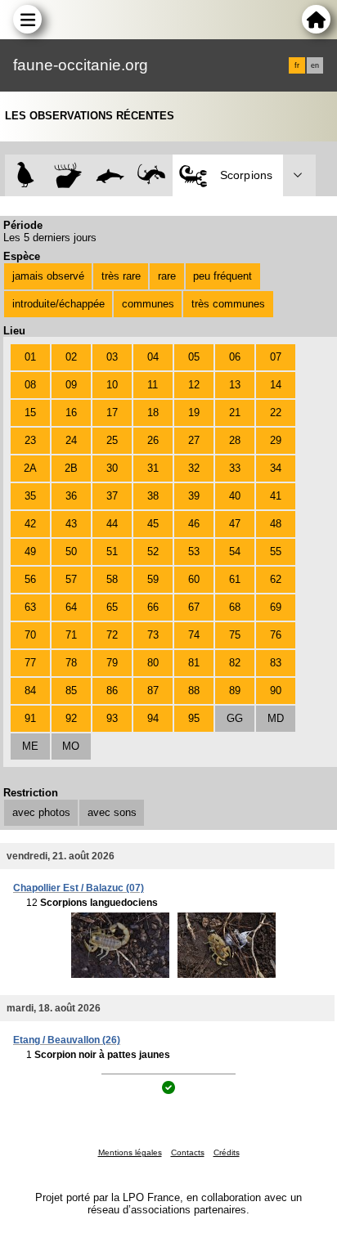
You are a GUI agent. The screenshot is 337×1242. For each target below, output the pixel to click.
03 (112, 357)
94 (153, 718)
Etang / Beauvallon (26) (66, 1040)
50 (71, 551)
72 (112, 635)
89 (234, 690)
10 (112, 385)
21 (234, 412)
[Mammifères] (68, 175)
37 (112, 496)
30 (112, 468)
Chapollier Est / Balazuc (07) (78, 888)
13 (234, 385)
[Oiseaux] (26, 175)
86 (112, 690)
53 (194, 551)
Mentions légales (130, 1152)
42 (30, 524)
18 (153, 412)
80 (153, 663)
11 (152, 385)
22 (275, 412)
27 (194, 440)
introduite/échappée (58, 304)
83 (275, 663)
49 (30, 551)
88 (194, 690)
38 (153, 496)
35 (30, 496)
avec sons (112, 812)
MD (275, 718)
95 (194, 718)
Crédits (226, 1152)
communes (148, 304)
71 (71, 635)
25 (112, 440)
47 (234, 524)
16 (71, 412)
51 (112, 551)
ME (30, 746)
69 (275, 607)
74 (194, 635)
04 (153, 357)
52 (153, 551)
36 (71, 496)
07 (275, 357)
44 (112, 524)
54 (234, 551)
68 (234, 607)
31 (153, 468)
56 (30, 579)
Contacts (187, 1152)
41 (275, 496)
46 (194, 524)
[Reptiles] (152, 175)
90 (275, 690)
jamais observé (48, 276)
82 (234, 663)
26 (153, 440)
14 (275, 385)
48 (275, 524)
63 (30, 607)
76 (275, 635)
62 (275, 579)
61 (234, 579)
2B (71, 468)
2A (30, 468)
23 (30, 440)
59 (153, 579)
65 (112, 607)
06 (234, 357)
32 (194, 468)
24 (71, 440)
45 (153, 524)
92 (71, 718)
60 (194, 579)
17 (112, 412)
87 (153, 690)
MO (70, 746)
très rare (121, 276)
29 (275, 440)
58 (112, 579)
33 (234, 468)
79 (112, 663)
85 (71, 690)
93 (112, 718)
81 (194, 663)
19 (194, 412)
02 (71, 357)
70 (30, 635)
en (315, 65)
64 (71, 607)
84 (30, 690)
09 (71, 385)
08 (30, 385)
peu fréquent (222, 276)
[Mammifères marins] (110, 175)
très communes (228, 304)
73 (153, 635)
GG (235, 718)
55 (275, 551)
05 (194, 357)
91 (30, 718)
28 (234, 440)
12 (194, 385)
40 (234, 496)
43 (71, 524)
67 (194, 607)
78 (71, 663)
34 (275, 468)
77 (30, 663)
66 (153, 607)
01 (30, 357)
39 (194, 496)
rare (167, 276)
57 (71, 579)
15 (30, 412)
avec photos (41, 812)
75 (234, 635)
